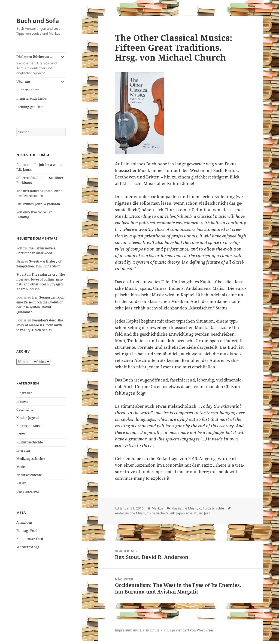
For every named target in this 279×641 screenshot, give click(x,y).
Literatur (23, 450)
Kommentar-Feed (29, 538)
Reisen (21, 483)
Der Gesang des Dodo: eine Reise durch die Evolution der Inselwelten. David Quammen (40, 304)
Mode (20, 466)
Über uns (23, 81)
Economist (173, 465)
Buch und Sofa (37, 20)
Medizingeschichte (30, 458)
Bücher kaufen (28, 90)
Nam (20, 261)
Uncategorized (27, 491)
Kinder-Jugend (27, 417)
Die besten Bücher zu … (36, 64)
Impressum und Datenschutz (137, 630)
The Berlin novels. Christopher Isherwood (36, 250)
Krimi (20, 434)
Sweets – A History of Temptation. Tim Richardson (38, 264)
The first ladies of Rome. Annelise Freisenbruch (39, 193)
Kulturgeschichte (29, 442)
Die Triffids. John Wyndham (38, 204)
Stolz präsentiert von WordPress (188, 630)
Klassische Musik (29, 426)
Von (19, 248)
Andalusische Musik (130, 513)
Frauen (22, 401)
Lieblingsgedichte (29, 107)
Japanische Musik (189, 513)
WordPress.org (27, 547)
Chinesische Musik (161, 513)
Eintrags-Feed (26, 530)
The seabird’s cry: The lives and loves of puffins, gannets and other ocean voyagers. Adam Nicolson (40, 281)
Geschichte (24, 409)
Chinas (159, 288)
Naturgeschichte (29, 475)
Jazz (207, 513)
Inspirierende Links (31, 98)
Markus (157, 508)
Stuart (21, 274)
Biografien (24, 393)
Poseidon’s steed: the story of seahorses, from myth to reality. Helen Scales (39, 325)
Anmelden (24, 522)
